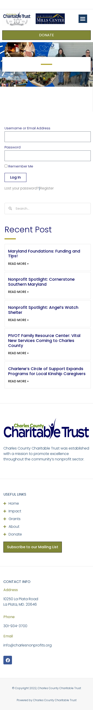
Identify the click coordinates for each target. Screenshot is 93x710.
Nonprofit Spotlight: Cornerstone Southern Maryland (41, 281)
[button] (83, 19)
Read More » (18, 263)
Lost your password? (22, 188)
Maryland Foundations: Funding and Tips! (44, 253)
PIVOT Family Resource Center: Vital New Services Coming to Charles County (44, 340)
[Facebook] (7, 660)
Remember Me (20, 167)
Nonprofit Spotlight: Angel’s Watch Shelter (43, 310)
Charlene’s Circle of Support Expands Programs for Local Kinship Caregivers (47, 371)
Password (13, 147)
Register (47, 188)
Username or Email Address (27, 128)
